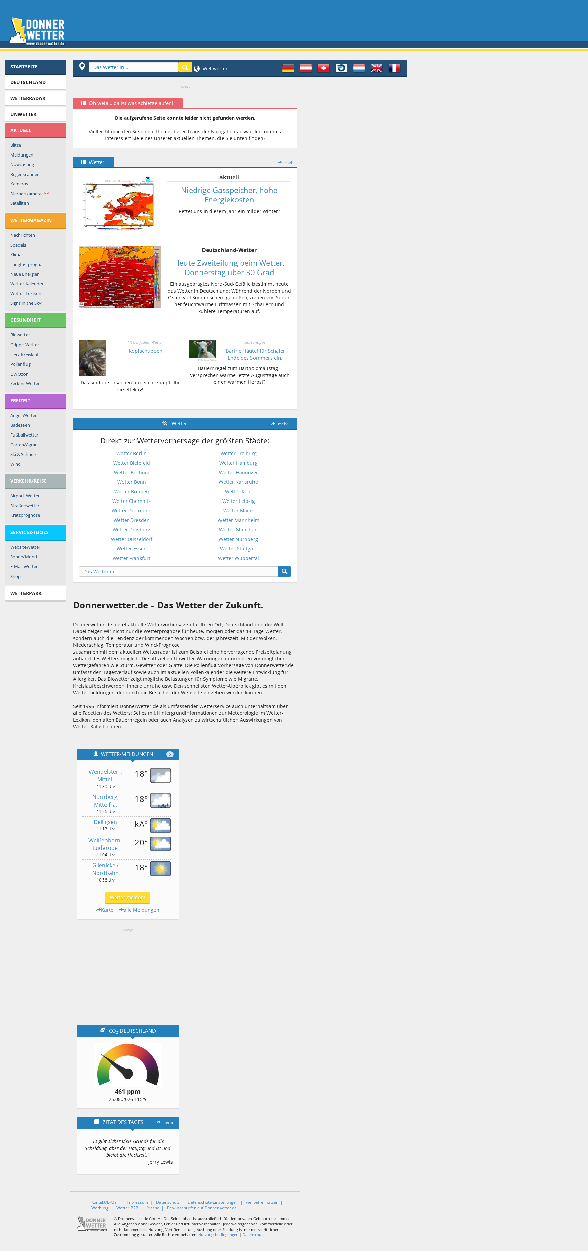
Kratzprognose (25, 515)
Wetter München (238, 529)
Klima (15, 254)
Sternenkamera (29, 193)
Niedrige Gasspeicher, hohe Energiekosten (229, 195)
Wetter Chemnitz (131, 501)
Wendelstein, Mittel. (105, 775)
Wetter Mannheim (238, 520)
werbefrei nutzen (262, 1202)
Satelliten (19, 203)
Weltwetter (214, 68)
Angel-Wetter (23, 415)
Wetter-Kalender (27, 284)
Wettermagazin (31, 220)
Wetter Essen (132, 548)
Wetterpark (26, 593)
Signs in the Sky (26, 303)
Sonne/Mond (23, 557)
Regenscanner (24, 174)
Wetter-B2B (127, 1208)
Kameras (19, 184)
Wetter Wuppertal (238, 558)
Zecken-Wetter (25, 383)
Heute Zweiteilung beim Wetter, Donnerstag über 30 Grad (229, 268)
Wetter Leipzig (238, 501)
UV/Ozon (19, 374)
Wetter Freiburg (238, 453)
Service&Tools (29, 532)
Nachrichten (22, 235)
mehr (290, 162)
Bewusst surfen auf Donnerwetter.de (202, 1208)
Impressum (137, 1202)
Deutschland (28, 82)
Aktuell (20, 130)
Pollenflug (20, 364)
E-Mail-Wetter (24, 566)
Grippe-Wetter (24, 345)
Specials (18, 245)
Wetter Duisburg (131, 529)
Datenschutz (168, 1202)
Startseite (23, 66)
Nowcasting (22, 164)
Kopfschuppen (145, 350)
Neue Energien (25, 274)
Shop (15, 576)
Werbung (100, 1208)
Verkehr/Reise (28, 481)
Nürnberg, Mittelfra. (105, 800)
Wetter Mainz (238, 510)
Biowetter (20, 335)
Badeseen (20, 425)
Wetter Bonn (131, 482)
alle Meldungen (141, 910)
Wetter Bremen (131, 491)
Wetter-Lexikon (26, 293)
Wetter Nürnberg (238, 539)
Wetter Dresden (132, 520)
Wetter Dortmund (132, 510)
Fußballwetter (24, 435)
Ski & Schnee (23, 454)
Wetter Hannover (238, 472)
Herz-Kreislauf (24, 354)
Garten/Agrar (23, 445)
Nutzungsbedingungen (218, 1234)
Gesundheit (25, 320)
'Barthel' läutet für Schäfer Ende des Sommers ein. (255, 354)
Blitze (15, 145)
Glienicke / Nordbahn (105, 869)
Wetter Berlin (131, 453)
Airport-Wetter (25, 496)
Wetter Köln (238, 491)
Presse (152, 1208)
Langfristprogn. (25, 264)
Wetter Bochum (131, 472)
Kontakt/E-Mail (105, 1202)
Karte (107, 910)
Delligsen (105, 822)
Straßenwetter (24, 506)
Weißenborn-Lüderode (105, 844)
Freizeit (20, 400)
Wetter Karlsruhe (238, 482)
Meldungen (21, 155)
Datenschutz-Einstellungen (212, 1202)
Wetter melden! (127, 897)
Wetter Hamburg (238, 463)
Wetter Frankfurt (131, 558)
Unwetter (23, 114)
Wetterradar (27, 98)
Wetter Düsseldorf (131, 539)
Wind (15, 464)
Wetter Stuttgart (238, 548)
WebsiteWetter (25, 547)
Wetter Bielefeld (131, 463)
